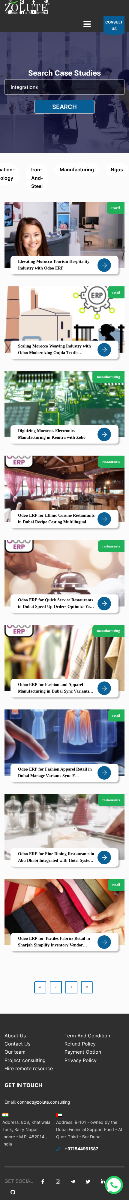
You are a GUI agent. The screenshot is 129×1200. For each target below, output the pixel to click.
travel (115, 208)
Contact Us (17, 1044)
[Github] (45, 12)
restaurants (111, 462)
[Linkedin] (21, 12)
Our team (15, 1052)
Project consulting (25, 1060)
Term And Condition (87, 1036)
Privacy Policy (80, 1060)
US (114, 25)
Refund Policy (80, 1044)
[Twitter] (9, 12)
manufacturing (77, 170)
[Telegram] (73, 1182)
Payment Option (82, 1052)
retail (116, 292)
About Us (15, 1036)
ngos (117, 170)
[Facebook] (43, 1182)
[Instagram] (57, 1182)
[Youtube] (33, 12)
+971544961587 (81, 1148)
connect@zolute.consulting (43, 1102)
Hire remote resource (28, 1068)
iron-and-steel (37, 178)
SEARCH (64, 107)
